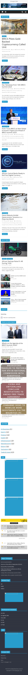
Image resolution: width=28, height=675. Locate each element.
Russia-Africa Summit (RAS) (7, 566)
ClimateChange (12, 222)
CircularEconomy (5, 222)
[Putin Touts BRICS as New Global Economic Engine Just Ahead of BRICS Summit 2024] (14, 107)
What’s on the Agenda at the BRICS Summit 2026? (12, 344)
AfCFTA (17, 134)
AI (15, 221)
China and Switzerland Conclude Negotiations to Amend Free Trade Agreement (13, 399)
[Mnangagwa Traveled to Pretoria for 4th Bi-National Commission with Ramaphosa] (13, 365)
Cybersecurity (19, 222)
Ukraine (15, 224)
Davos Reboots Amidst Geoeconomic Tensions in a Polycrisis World (12, 217)
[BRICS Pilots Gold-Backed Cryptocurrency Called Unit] (14, 20)
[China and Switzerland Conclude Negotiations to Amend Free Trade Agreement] (13, 383)
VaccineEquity (13, 92)
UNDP (2, 586)
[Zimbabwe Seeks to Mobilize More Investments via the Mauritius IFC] (13, 404)
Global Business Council (17, 668)
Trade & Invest (5, 82)
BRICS (3, 136)
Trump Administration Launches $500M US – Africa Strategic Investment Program (18, 285)
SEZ (23, 138)
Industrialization (18, 138)
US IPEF (2, 622)
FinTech (14, 90)
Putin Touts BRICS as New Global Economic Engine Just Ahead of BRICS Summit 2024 (14, 131)
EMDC (22, 136)
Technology (5, 213)
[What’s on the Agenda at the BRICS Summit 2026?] (14, 325)
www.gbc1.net (18, 670)
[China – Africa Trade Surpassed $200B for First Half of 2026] (5, 298)
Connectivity (12, 136)
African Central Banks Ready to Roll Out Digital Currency (13, 174)
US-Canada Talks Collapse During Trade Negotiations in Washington (18, 359)
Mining (3, 446)
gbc (13, 49)
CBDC (21, 177)
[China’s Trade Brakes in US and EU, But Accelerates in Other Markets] (5, 290)
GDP (8, 138)
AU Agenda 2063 (5, 615)
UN (1, 584)
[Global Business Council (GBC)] (2, 11)
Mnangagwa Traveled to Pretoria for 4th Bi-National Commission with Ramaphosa (12, 378)
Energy (3, 432)
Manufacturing (6, 443)
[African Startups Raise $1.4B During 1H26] (14, 243)
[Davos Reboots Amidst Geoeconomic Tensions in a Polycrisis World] (14, 194)
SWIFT (8, 92)
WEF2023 (20, 224)
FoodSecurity (19, 90)
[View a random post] (25, 11)
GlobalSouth (4, 92)
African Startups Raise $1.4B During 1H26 (12, 262)
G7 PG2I (3, 624)
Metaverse (11, 224)
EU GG (2, 620)
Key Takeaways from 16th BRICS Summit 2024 (13, 86)
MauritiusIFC (11, 179)
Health (3, 438)
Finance (4, 36)
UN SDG (3, 613)
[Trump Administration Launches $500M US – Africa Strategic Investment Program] (5, 282)
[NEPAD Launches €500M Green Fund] (5, 275)
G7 (6, 138)
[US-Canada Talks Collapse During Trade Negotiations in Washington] (5, 357)
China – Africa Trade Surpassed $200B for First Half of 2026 (18, 300)
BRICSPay (23, 49)
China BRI (3, 618)
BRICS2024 (22, 88)
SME (3, 140)
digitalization (17, 136)
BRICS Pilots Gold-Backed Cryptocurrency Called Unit (14, 43)
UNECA (2, 588)
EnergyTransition (5, 224)
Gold (9, 51)
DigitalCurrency (5, 179)
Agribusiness (5, 429)
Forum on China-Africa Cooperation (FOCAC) (11, 564)
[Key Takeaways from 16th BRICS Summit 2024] (14, 66)
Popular (4, 258)
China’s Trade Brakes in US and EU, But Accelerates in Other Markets (18, 293)
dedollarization (5, 51)
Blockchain (18, 49)
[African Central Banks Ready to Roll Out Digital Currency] (14, 155)
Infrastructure (5, 441)
